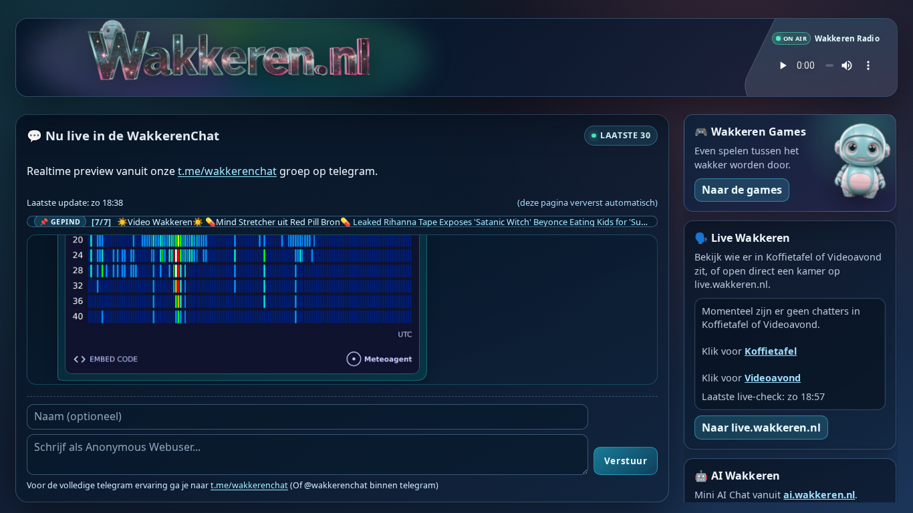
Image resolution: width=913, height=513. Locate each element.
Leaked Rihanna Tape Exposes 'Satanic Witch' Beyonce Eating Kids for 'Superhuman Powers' (534, 222)
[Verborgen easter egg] (111, 29)
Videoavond (773, 377)
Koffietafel (771, 351)
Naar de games (742, 189)
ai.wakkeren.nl (819, 494)
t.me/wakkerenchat (227, 171)
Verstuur (625, 461)
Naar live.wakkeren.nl (761, 427)
